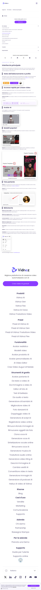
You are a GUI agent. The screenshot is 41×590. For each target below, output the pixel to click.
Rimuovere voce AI (20, 446)
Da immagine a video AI (20, 385)
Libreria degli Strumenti (6, 40)
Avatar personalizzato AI (20, 358)
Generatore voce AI (20, 438)
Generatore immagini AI (20, 475)
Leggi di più (14, 587)
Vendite (20, 501)
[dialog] (20, 587)
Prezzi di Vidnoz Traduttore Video (20, 332)
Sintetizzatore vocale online (20, 442)
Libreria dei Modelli (5, 34)
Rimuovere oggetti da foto (20, 430)
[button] (13, 588)
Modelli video (20, 350)
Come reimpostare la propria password (9, 38)
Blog (20, 493)
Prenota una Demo (20, 542)
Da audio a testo (20, 397)
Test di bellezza (21, 393)
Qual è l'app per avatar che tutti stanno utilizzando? (12, 29)
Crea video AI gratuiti (20, 283)
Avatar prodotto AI (20, 354)
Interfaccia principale (17, 9)
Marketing (20, 505)
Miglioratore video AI (20, 405)
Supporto (4, 9)
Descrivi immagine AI (20, 463)
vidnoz (5, 3)
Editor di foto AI (20, 389)
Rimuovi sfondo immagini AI (21, 426)
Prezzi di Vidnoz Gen (20, 328)
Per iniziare (9, 9)
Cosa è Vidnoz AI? (5, 27)
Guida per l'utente (20, 552)
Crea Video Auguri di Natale (21, 367)
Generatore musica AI (20, 450)
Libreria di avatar (5, 36)
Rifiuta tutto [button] (33, 588)
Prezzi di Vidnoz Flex (20, 336)
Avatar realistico (20, 346)
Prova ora (20, 22)
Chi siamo (20, 523)
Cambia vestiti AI (20, 467)
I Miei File (3, 41)
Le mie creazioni (5, 43)
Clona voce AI (20, 434)
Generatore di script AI (20, 418)
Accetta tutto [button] (33, 585)
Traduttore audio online (21, 455)
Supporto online (20, 556)
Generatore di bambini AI (20, 401)
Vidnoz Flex (20, 305)
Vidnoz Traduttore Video (20, 314)
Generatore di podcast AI (20, 479)
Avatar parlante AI (20, 376)
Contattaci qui (17, 252)
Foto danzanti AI (20, 409)
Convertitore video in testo (20, 471)
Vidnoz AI (27, 77)
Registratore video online (20, 422)
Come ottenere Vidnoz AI (7, 31)
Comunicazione (20, 510)
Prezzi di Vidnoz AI (20, 324)
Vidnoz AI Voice (20, 310)
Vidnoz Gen (20, 301)
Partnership (20, 528)
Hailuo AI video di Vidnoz (20, 483)
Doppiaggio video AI (20, 413)
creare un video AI (15, 185)
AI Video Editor (20, 362)
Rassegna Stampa (20, 532)
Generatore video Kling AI (20, 459)
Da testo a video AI (20, 380)
